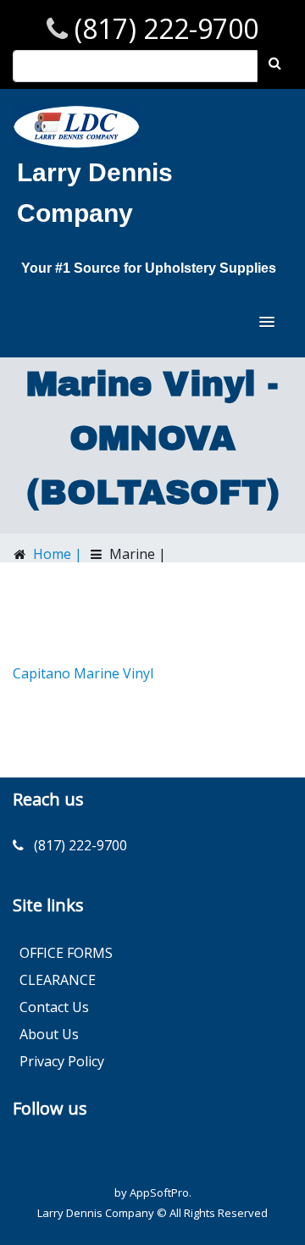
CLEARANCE (57, 980)
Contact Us (54, 1007)
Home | (56, 554)
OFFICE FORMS (66, 952)
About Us (49, 1034)
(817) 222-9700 (163, 28)
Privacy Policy (61, 1061)
